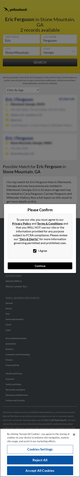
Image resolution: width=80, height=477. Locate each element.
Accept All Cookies (39, 470)
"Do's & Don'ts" (29, 239)
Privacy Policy (21, 223)
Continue (40, 265)
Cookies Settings (40, 449)
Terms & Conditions (50, 223)
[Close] (74, 434)
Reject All (40, 460)
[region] (40, 453)
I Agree (42, 250)
